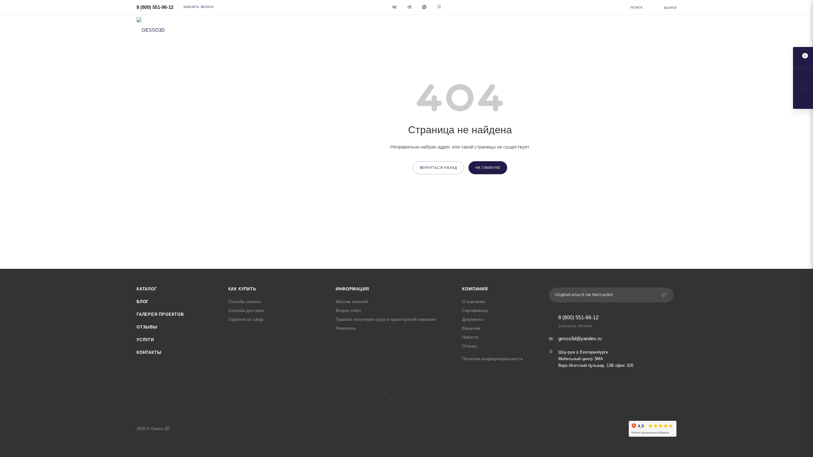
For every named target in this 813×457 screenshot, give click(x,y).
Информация (352, 289)
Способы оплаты (244, 301)
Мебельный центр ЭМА (580, 358)
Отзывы (147, 327)
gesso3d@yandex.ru (579, 338)
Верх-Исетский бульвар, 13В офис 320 (595, 365)
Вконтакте (382, 399)
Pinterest (431, 399)
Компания (474, 289)
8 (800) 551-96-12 (155, 7)
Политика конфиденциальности (492, 358)
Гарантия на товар (245, 319)
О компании (473, 301)
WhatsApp (414, 399)
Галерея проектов (160, 314)
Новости (470, 337)
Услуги (145, 339)
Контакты (149, 352)
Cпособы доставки (246, 310)
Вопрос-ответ (348, 310)
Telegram (398, 399)
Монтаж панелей (352, 301)
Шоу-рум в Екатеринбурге (583, 352)
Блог (143, 301)
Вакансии (471, 328)
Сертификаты (475, 310)
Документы (472, 319)
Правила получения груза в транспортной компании (385, 319)
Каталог (147, 289)
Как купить (242, 289)
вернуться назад (438, 167)
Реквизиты (346, 328)
